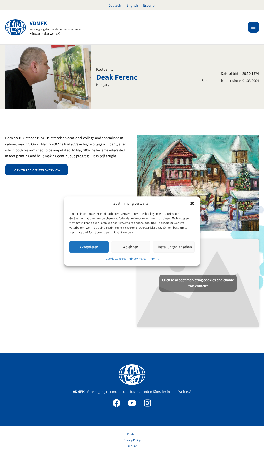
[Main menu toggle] (253, 27)
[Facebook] (116, 403)
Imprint (154, 259)
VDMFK (38, 23)
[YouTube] (132, 403)
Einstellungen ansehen (174, 246)
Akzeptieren (89, 246)
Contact (132, 434)
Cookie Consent (116, 259)
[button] (192, 203)
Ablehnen (130, 246)
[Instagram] (147, 403)
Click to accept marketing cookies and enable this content (198, 283)
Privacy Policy (137, 259)
